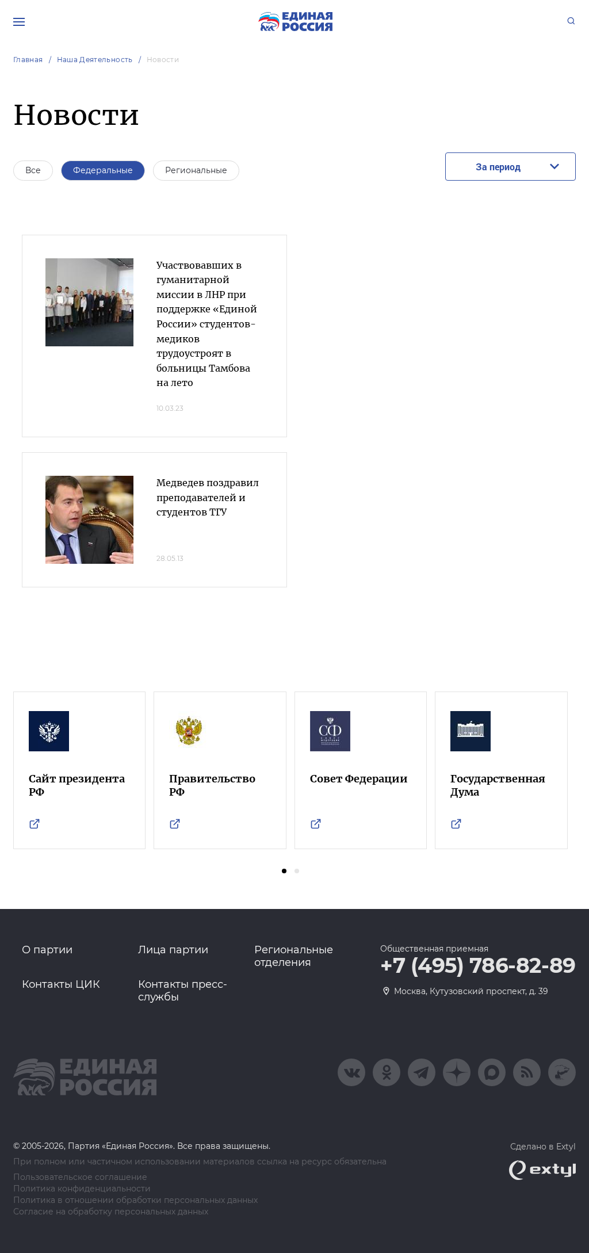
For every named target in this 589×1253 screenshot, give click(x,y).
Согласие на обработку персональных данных (110, 1212)
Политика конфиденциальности (82, 1189)
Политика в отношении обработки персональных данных (135, 1200)
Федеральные (103, 170)
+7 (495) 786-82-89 (478, 966)
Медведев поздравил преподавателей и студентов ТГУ (207, 497)
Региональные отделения (293, 956)
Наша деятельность (95, 59)
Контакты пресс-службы (182, 990)
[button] (284, 871)
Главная (28, 59)
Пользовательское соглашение (80, 1177)
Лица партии (173, 949)
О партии (47, 949)
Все (33, 170)
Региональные (196, 170)
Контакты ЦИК (61, 984)
